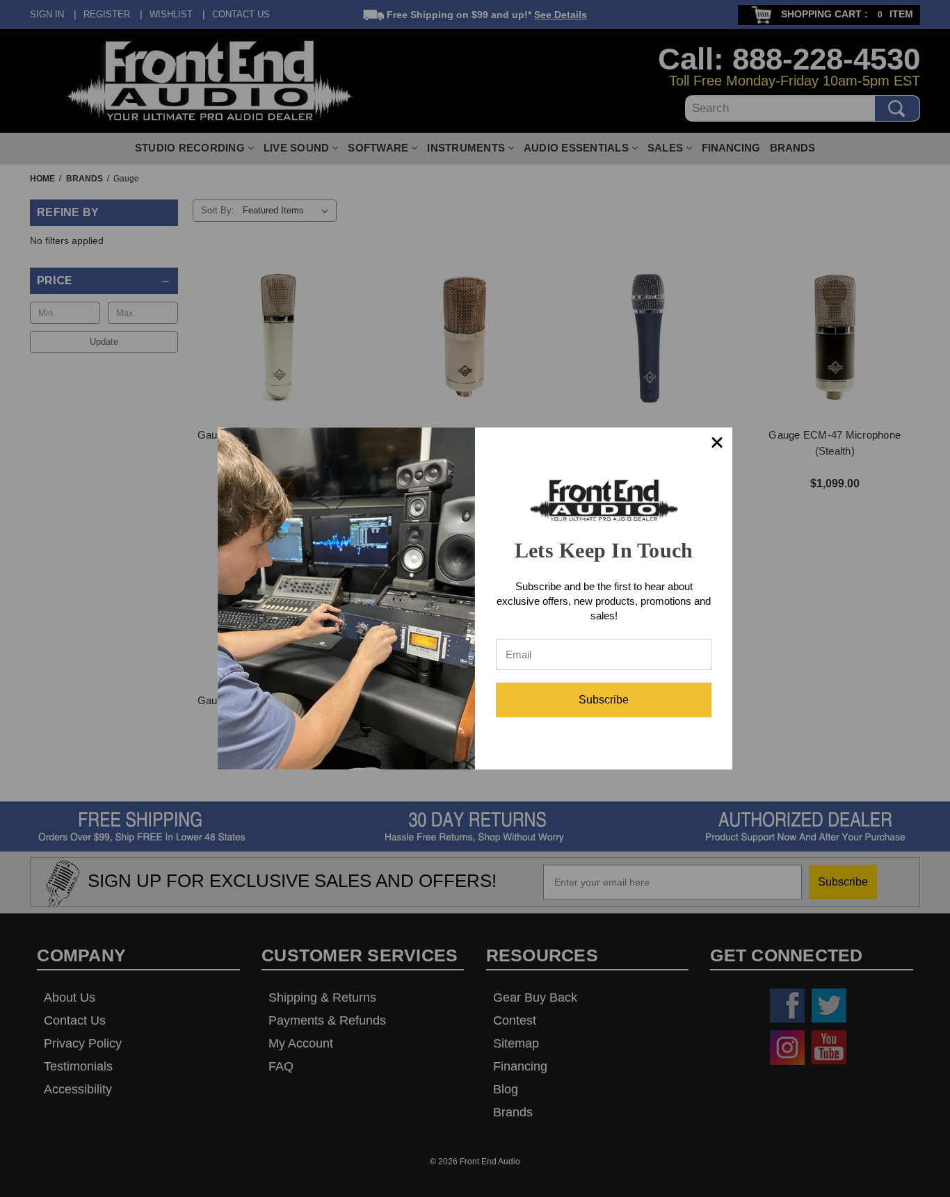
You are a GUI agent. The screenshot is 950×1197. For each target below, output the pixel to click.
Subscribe (604, 700)
